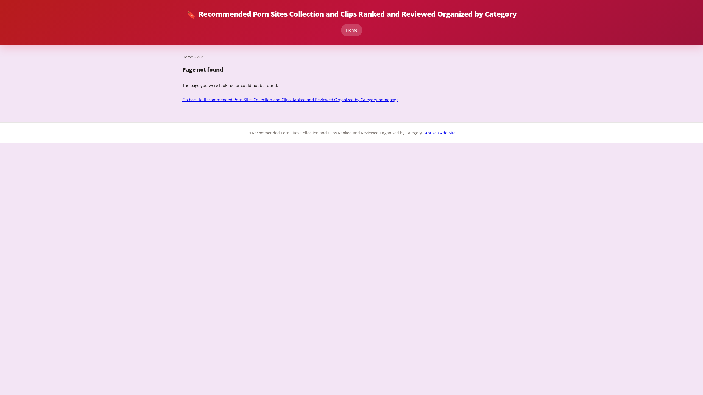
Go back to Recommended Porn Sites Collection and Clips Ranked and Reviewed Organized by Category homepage (290, 99)
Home (351, 30)
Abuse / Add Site (440, 133)
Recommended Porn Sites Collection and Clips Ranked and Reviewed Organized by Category (351, 14)
